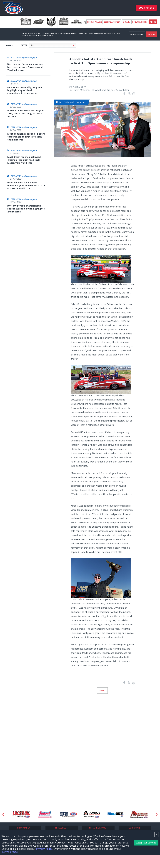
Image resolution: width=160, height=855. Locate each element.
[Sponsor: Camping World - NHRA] (68, 814)
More (51, 35)
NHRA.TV (126, 22)
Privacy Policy (44, 848)
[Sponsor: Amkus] (92, 814)
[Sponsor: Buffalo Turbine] (139, 814)
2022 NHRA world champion (23, 57)
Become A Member (112, 22)
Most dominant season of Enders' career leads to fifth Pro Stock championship (26, 136)
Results (46, 33)
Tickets (151, 34)
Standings (54, 33)
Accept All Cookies (146, 842)
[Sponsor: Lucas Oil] (21, 814)
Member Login (136, 34)
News (24, 33)
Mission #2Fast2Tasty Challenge (107, 33)
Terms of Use (10, 852)
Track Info (83, 33)
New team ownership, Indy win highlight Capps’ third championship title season (24, 90)
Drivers (74, 33)
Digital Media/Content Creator (35, 35)
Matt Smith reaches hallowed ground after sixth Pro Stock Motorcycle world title (24, 159)
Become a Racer (94, 22)
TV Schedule (65, 33)
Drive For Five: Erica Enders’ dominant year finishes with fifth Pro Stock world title (26, 185)
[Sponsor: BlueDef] (115, 814)
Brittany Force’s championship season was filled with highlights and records (26, 208)
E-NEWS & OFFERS (140, 22)
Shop (91, 33)
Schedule (37, 33)
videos (153, 22)
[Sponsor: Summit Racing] (44, 814)
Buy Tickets (146, 8)
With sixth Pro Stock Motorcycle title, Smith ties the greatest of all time (25, 113)
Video (30, 33)
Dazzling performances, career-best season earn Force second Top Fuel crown (25, 67)
